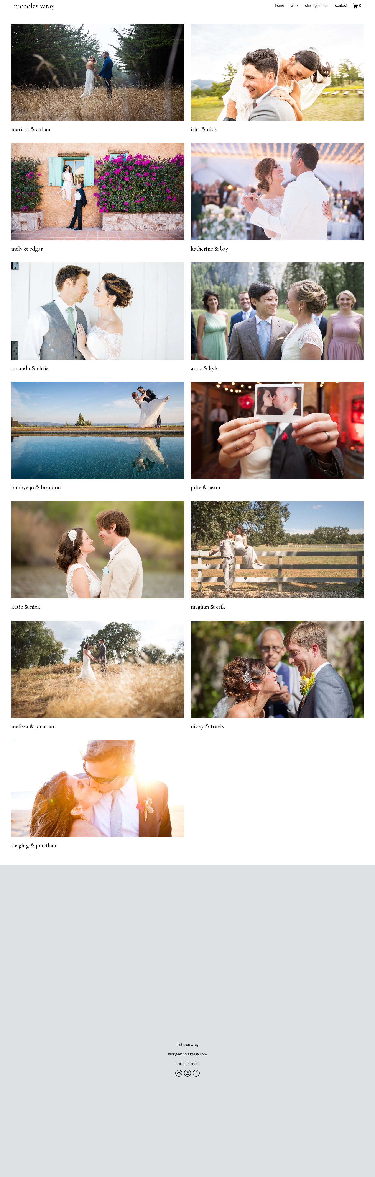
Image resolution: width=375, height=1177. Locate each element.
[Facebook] (196, 1073)
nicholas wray (34, 5)
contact (341, 5)
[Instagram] (187, 1073)
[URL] (178, 1073)
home (279, 5)
